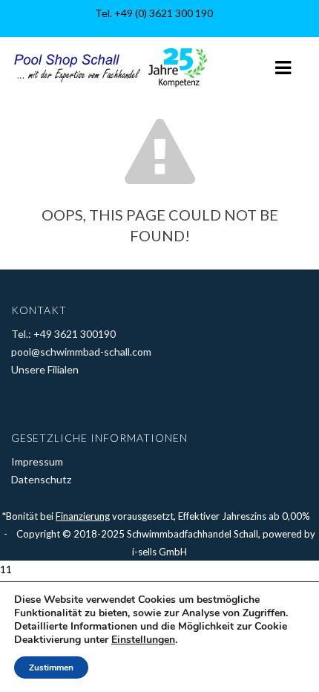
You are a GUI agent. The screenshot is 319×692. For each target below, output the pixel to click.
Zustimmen (51, 667)
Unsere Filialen (45, 369)
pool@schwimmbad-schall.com (81, 351)
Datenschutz (41, 479)
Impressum (37, 461)
